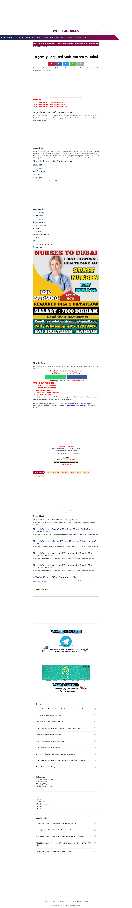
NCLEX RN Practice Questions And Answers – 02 (51, 104)
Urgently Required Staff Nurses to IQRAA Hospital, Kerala (56, 823)
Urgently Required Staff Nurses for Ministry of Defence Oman (57, 830)
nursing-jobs (67, 53)
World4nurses (70, 460)
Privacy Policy (40, 801)
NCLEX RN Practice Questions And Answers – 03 (51, 107)
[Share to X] (66, 64)
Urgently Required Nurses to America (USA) (50, 741)
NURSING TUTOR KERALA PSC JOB (46, 388)
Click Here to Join (77, 381)
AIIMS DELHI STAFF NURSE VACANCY (47, 392)
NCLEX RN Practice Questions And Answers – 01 (51, 102)
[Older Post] (70, 511)
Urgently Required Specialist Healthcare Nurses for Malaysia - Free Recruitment (64, 530)
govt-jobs (39, 783)
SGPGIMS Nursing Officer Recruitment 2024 (54, 577)
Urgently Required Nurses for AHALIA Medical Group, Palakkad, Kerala (58, 728)
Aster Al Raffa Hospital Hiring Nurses (48, 767)
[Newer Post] (62, 511)
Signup (38, 808)
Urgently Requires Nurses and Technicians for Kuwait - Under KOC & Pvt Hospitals (63, 554)
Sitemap (38, 803)
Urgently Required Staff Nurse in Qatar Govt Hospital (54, 852)
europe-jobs (40, 781)
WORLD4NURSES (66, 31)
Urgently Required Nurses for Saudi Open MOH (56, 519)
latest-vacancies (55, 53)
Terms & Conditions (42, 805)
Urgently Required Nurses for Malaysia (48, 735)
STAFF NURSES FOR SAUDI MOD (46, 386)
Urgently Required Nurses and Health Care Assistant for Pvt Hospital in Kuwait (61, 709)
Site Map (78, 37)
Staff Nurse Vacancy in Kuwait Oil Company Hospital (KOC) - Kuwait (60, 836)
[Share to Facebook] (58, 64)
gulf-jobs (48, 53)
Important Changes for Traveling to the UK (49, 722)
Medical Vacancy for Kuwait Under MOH (75, 43)
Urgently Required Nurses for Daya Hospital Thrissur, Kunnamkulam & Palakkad (62, 760)
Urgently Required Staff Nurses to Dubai (65, 57)
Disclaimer (70, 37)
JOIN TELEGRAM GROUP (77, 377)
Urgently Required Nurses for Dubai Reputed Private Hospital (56, 754)
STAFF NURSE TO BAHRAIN (44, 390)
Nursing (61, 53)
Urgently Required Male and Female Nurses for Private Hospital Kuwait (64, 542)
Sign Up (85, 37)
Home (34, 53)
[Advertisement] (66, 13)
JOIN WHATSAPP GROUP (55, 377)
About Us (39, 800)
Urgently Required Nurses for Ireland (48, 748)
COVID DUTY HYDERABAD (44, 394)
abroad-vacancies (41, 53)
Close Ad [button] (105, 25)
